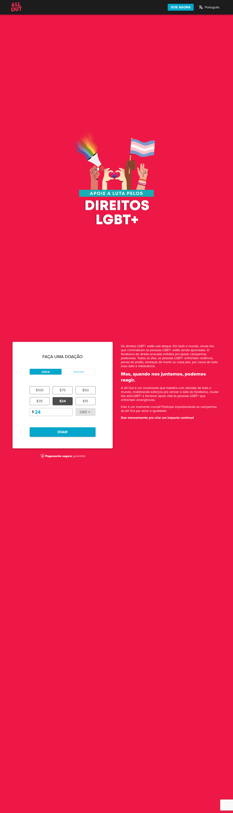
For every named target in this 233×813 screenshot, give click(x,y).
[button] (209, 7)
